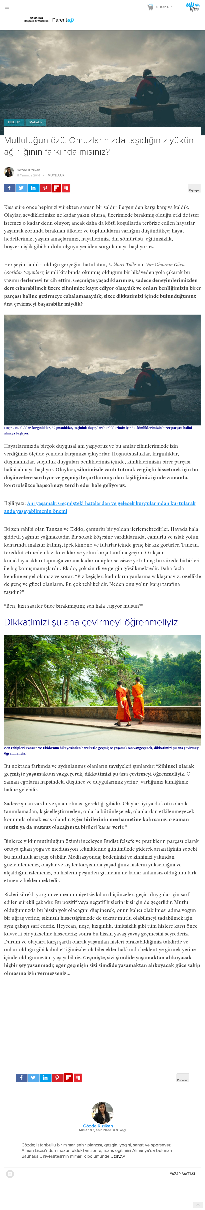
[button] (7, 7)
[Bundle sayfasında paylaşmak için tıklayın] (66, 188)
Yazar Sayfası (182, 1174)
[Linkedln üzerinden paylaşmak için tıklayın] (34, 188)
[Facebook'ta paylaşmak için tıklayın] (10, 188)
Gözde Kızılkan (28, 170)
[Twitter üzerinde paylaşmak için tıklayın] (22, 188)
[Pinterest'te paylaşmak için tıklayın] (46, 188)
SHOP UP (164, 7)
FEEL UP (14, 122)
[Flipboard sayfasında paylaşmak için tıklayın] (56, 188)
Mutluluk (36, 122)
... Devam (118, 1156)
